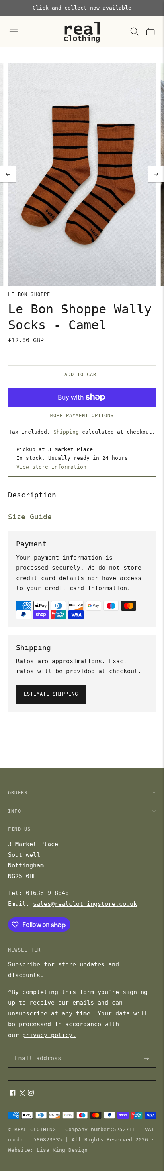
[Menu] (13, 31)
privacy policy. (49, 1035)
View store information (51, 467)
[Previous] (8, 174)
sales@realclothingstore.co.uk (85, 903)
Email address (36, 1049)
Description (32, 495)
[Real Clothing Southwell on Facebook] (13, 1093)
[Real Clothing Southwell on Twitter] (22, 1093)
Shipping (66, 432)
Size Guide (30, 517)
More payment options (82, 415)
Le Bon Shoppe (29, 294)
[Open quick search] (134, 31)
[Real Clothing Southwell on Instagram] (31, 1093)
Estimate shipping (51, 694)
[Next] (156, 174)
